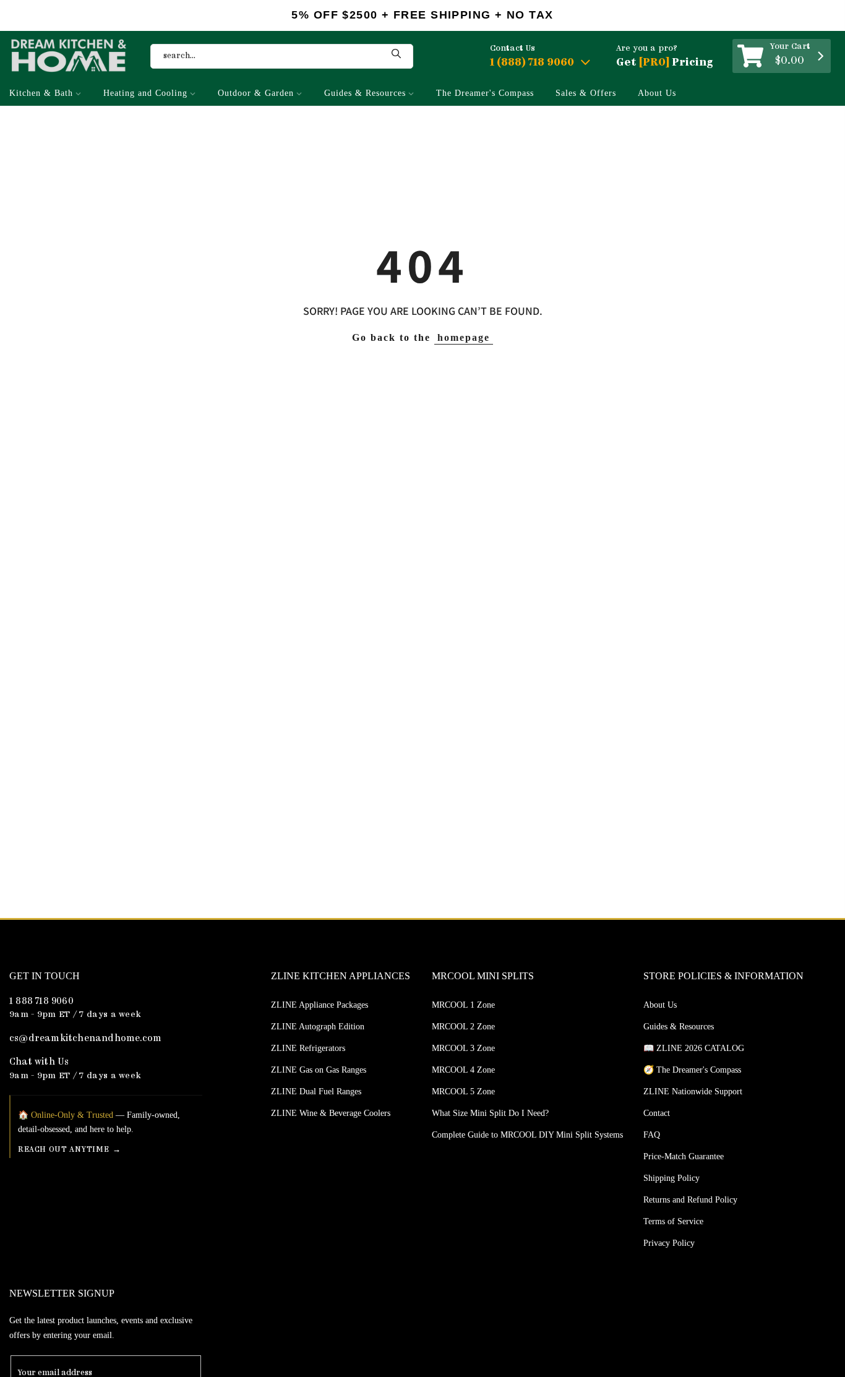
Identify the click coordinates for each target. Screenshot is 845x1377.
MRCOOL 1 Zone (463, 1005)
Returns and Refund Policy (690, 1199)
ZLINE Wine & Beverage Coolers (330, 1113)
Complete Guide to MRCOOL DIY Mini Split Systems (527, 1134)
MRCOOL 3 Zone (463, 1048)
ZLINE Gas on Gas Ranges (318, 1070)
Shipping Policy (671, 1178)
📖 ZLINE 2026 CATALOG (693, 1048)
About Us (657, 93)
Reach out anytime (63, 1150)
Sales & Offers (585, 93)
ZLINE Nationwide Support (692, 1091)
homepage (463, 337)
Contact (656, 1113)
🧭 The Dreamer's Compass (692, 1070)
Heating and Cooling (145, 93)
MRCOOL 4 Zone (463, 1070)
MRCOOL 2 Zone (463, 1026)
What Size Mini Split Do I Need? (490, 1113)
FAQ (651, 1134)
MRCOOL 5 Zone (463, 1091)
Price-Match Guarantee (683, 1156)
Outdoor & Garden (256, 93)
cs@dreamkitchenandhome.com (85, 1039)
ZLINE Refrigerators (308, 1048)
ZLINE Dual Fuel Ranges (316, 1091)
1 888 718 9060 (41, 1001)
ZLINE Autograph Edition (317, 1026)
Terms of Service (673, 1221)
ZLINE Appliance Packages (319, 1005)
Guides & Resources (365, 93)
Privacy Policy (669, 1243)
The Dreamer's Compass (485, 93)
